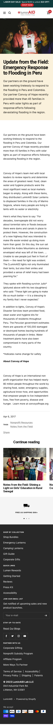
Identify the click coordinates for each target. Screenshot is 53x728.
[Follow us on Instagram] (18, 636)
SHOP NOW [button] (27, 5)
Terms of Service (12, 671)
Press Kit (8, 587)
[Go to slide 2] (26, 518)
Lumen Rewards (12, 570)
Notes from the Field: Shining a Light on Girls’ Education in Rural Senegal (22, 488)
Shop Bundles (10, 537)
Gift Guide (9, 554)
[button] (9, 13)
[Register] (46, 615)
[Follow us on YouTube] (25, 636)
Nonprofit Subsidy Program (18, 653)
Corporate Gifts (11, 559)
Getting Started (11, 576)
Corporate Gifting (12, 648)
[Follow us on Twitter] (12, 636)
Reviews (7, 581)
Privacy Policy (10, 675)
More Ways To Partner (15, 664)
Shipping (26, 675)
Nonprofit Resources (21, 422)
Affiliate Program (12, 659)
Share (6, 432)
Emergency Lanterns (14, 542)
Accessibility (10, 593)
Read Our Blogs (11, 628)
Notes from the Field (21, 426)
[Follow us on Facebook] (6, 636)
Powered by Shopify (26, 699)
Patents (38, 675)
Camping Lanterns (13, 548)
